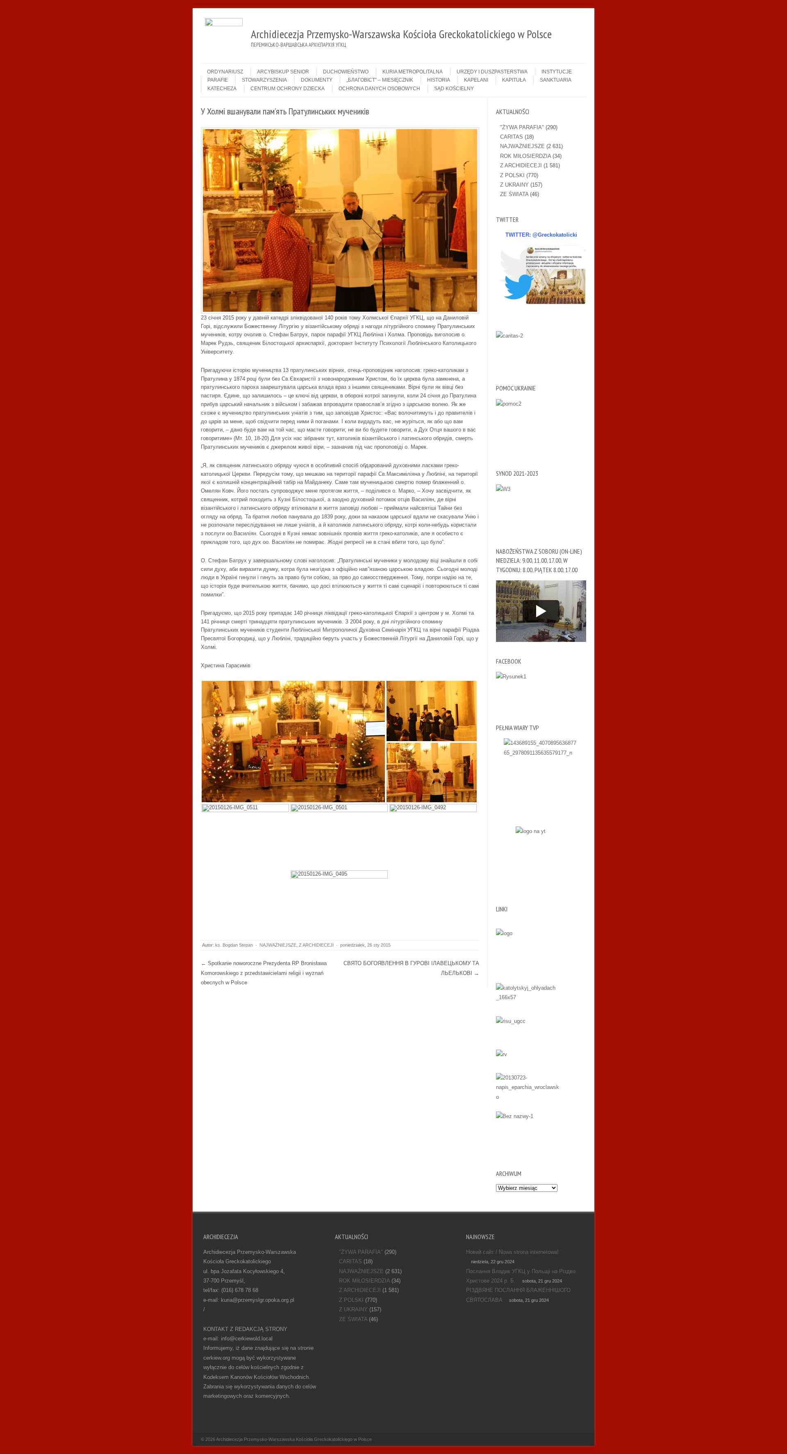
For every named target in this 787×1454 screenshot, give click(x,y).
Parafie (217, 80)
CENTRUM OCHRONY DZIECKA (287, 88)
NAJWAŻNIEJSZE (277, 945)
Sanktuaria (555, 80)
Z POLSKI (512, 175)
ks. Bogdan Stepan (234, 945)
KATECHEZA (222, 88)
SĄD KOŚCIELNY (454, 88)
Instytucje (556, 72)
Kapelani (476, 80)
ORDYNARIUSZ (225, 72)
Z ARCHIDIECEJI (316, 945)
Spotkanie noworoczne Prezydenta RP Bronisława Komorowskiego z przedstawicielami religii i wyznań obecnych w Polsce (264, 973)
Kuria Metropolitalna (412, 72)
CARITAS (511, 137)
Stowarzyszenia (264, 80)
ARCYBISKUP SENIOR (283, 72)
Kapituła (514, 80)
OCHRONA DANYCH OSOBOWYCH (379, 88)
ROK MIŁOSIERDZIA (525, 156)
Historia (438, 80)
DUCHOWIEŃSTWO (345, 72)
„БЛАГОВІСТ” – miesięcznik (379, 80)
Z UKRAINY (514, 185)
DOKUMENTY (316, 80)
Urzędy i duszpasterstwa (492, 72)
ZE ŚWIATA (514, 194)
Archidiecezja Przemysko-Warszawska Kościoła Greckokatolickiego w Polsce (294, 1439)
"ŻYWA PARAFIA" (522, 127)
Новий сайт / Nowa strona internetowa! (512, 1252)
